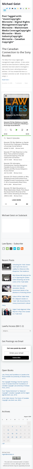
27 (20, 437)
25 (12, 437)
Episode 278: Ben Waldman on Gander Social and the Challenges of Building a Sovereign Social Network (16, 144)
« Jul (3, 443)
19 (16, 433)
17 (8, 433)
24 (8, 437)
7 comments (18, 83)
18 (12, 433)
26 (16, 437)
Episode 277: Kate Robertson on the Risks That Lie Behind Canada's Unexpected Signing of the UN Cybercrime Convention (15, 154)
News (26, 83)
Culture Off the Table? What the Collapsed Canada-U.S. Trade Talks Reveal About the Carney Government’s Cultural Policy (16, 301)
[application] (16, 114)
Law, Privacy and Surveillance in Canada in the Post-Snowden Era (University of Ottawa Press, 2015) (16, 376)
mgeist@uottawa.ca (8, 454)
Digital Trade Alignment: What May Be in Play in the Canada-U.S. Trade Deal (21, 311)
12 (16, 430)
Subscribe (16, 358)
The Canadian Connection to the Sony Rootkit (16, 52)
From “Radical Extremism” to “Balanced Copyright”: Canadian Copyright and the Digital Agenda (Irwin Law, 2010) (15, 393)
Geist (11, 4)
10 (8, 430)
